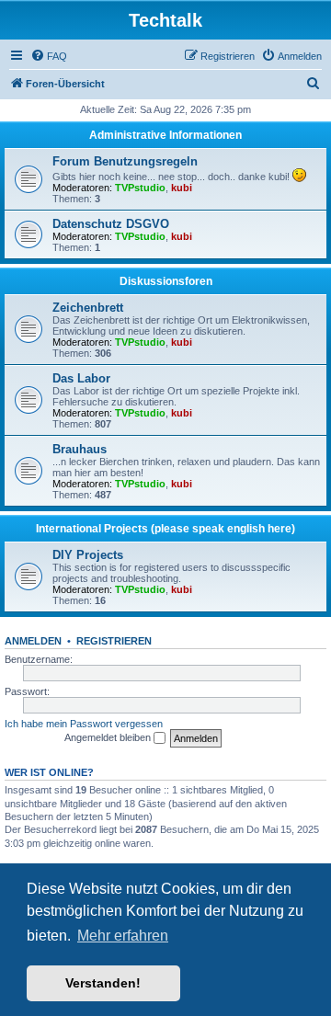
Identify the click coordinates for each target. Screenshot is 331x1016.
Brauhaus (79, 449)
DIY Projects (87, 555)
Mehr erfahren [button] (122, 935)
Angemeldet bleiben (109, 737)
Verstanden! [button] (103, 983)
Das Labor (81, 378)
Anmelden (33, 640)
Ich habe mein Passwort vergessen (84, 723)
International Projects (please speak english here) (165, 528)
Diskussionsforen (166, 281)
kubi (181, 187)
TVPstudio (140, 187)
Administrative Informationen (165, 135)
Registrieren (114, 640)
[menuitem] (48, 56)
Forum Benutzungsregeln (125, 161)
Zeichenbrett (87, 307)
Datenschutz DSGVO (110, 224)
